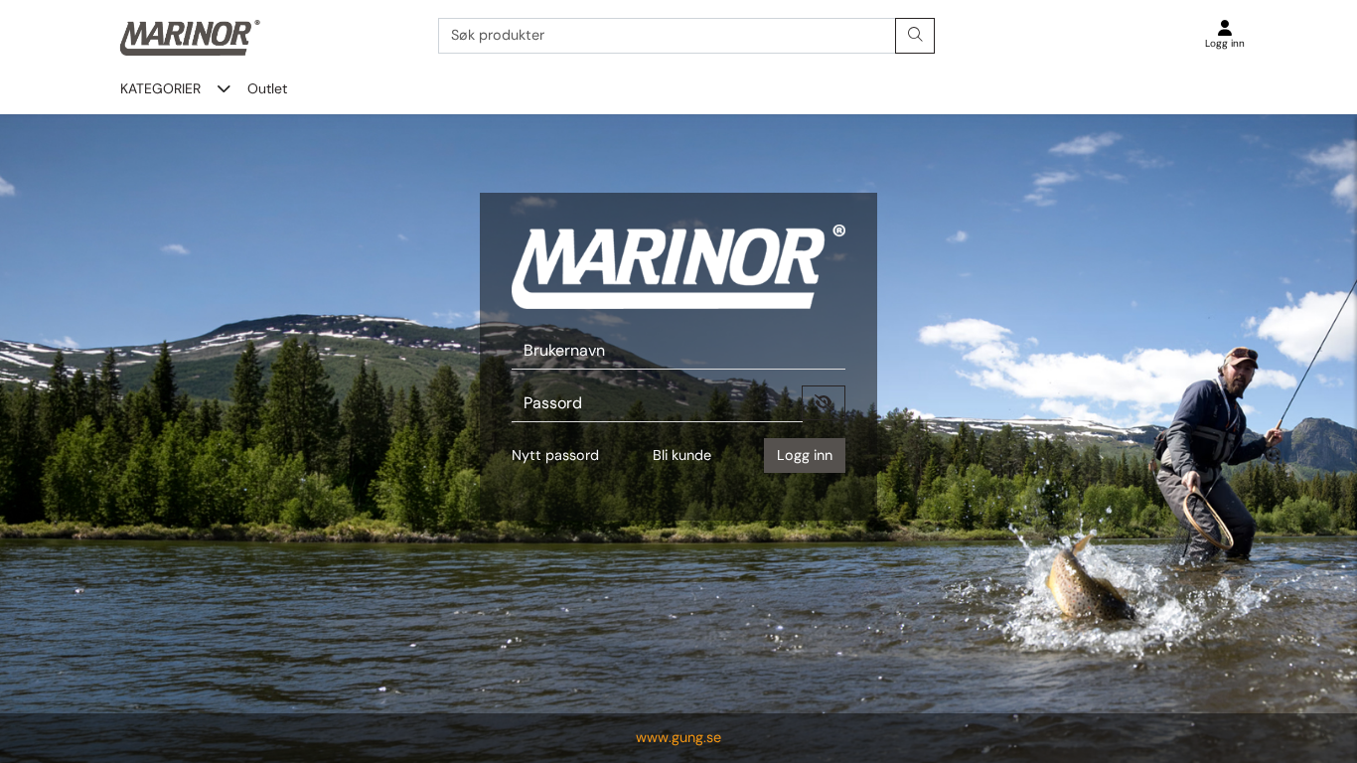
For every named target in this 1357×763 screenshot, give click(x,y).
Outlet (267, 88)
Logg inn (804, 455)
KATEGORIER (160, 88)
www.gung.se (678, 737)
